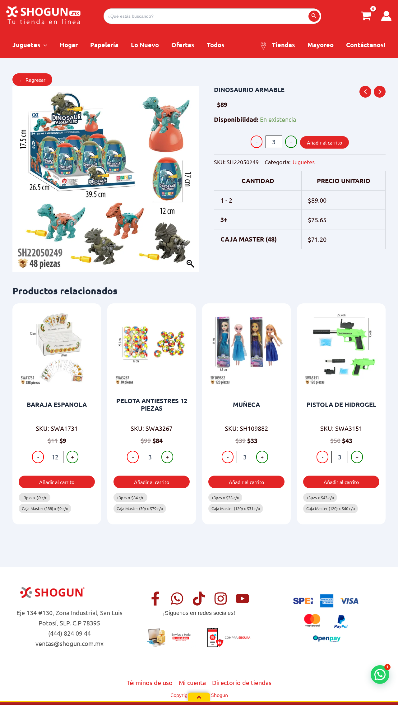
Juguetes (303, 162)
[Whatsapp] (177, 599)
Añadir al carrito (324, 142)
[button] (43, 44)
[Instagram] (221, 599)
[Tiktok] (199, 599)
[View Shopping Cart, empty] (366, 16)
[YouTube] (242, 599)
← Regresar (32, 79)
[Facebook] (155, 599)
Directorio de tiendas (241, 682)
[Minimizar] (199, 697)
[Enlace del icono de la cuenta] (386, 16)
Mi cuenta (192, 682)
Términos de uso (150, 682)
